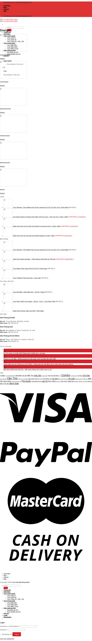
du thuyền (25, 379)
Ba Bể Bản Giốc (11, 375)
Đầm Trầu (3, 384)
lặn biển (71, 378)
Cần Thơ (12, 378)
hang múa (31, 379)
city (60, 375)
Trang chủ (7, 32)
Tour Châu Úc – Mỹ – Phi (15, 599)
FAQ (5, 11)
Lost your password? (7, 639)
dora (19, 379)
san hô (45, 381)
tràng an (71, 381)
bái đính (19, 375)
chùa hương (44, 375)
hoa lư (37, 379)
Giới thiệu (7, 6)
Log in (17, 634)
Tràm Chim (63, 381)
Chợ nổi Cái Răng (53, 375)
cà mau (80, 375)
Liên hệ (6, 9)
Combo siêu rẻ (74, 375)
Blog (5, 7)
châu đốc (38, 375)
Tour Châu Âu (11, 597)
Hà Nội (40, 379)
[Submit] (6, 588)
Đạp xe (90, 381)
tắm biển (76, 381)
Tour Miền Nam (12, 604)
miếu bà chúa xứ (79, 379)
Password (4, 630)
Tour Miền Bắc (12, 603)
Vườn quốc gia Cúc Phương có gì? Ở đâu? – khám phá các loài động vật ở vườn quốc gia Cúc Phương (38, 364)
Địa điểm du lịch (12, 52)
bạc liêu (24, 375)
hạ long (55, 378)
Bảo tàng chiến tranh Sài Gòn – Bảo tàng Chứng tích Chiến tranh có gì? (28, 369)
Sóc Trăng (52, 381)
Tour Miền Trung (12, 606)
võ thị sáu (85, 381)
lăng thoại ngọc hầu (63, 379)
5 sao (6, 375)
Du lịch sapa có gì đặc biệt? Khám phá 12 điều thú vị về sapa (24, 353)
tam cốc (58, 381)
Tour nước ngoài (9, 594)
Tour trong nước (9, 601)
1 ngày (2, 375)
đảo (8, 384)
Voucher (80, 381)
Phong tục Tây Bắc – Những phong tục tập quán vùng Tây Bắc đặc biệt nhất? (30, 359)
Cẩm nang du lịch (10, 608)
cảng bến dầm (3, 379)
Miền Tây (85, 379)
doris (21, 379)
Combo (65, 375)
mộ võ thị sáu (15, 381)
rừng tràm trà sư (36, 381)
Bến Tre (30, 375)
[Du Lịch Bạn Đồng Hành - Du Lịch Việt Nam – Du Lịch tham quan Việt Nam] (9, 20)
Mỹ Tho (19, 381)
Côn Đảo (86, 375)
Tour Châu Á (11, 595)
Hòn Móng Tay (47, 379)
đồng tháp (14, 383)
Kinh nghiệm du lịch (13, 54)
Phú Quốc (26, 381)
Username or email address (10, 626)
